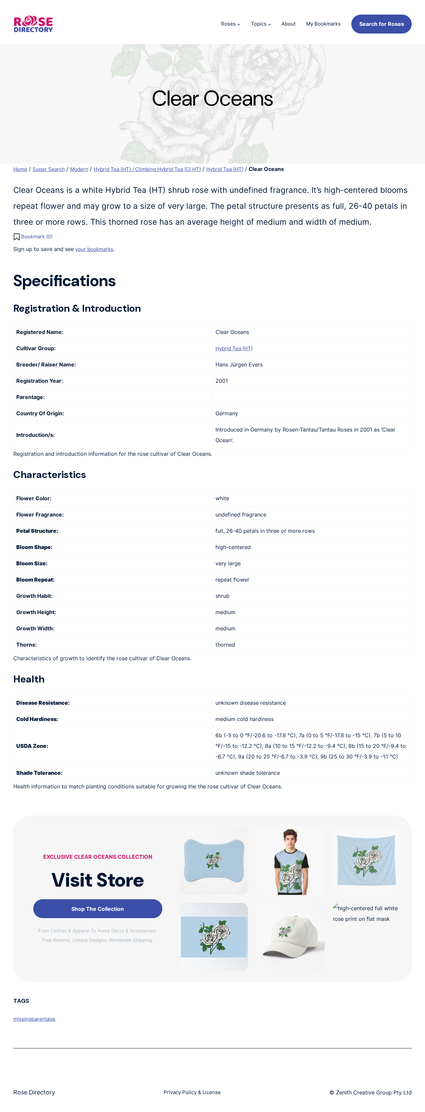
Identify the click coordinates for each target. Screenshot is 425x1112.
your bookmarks (94, 249)
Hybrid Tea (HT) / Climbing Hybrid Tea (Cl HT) (147, 169)
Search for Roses (381, 24)
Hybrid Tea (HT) (224, 169)
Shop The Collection (97, 909)
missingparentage (34, 1019)
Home (20, 169)
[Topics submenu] (269, 24)
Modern (79, 169)
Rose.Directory (34, 1092)
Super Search (49, 169)
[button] (32, 237)
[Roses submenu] (238, 24)
